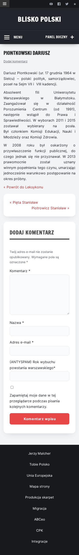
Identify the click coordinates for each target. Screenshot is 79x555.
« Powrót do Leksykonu (23, 187)
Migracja (40, 508)
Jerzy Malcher (39, 453)
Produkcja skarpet (39, 497)
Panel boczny (56, 36)
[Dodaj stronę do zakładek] (75, 4)
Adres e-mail (22, 342)
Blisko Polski (39, 19)
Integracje (40, 541)
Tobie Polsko (39, 464)
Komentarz (20, 271)
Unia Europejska (39, 475)
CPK (39, 530)
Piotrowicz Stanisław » (50, 208)
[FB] (59, 4)
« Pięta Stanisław (24, 202)
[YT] (51, 4)
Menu (18, 37)
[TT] (67, 4)
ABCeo (39, 519)
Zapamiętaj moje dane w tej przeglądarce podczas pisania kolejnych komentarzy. (35, 401)
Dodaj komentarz (15, 61)
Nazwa (17, 322)
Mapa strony (40, 486)
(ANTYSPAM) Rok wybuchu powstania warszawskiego (32, 365)
